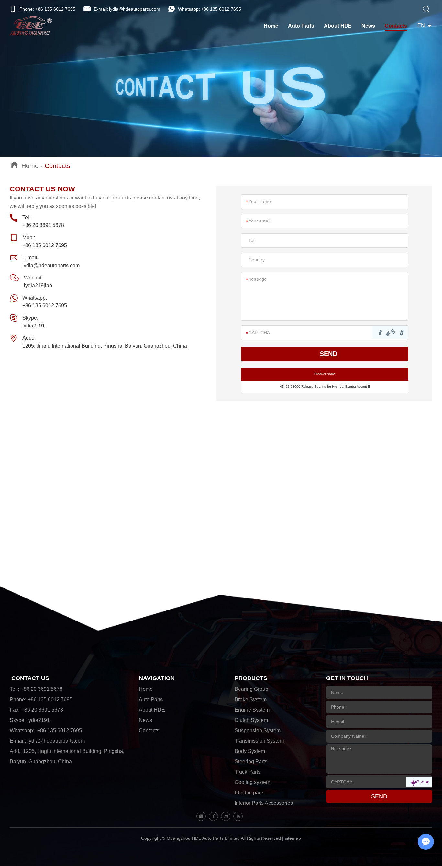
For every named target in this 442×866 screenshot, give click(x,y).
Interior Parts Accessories (264, 803)
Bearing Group (251, 689)
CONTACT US (30, 678)
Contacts (396, 25)
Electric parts (249, 792)
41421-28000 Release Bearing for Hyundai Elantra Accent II (325, 386)
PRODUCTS (251, 678)
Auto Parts (301, 25)
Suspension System (258, 730)
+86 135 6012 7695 (221, 9)
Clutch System (251, 720)
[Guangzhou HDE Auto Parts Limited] (31, 25)
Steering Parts (251, 761)
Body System (250, 751)
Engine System (252, 709)
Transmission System (259, 741)
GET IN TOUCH (347, 678)
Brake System (251, 699)
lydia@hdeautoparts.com (134, 9)
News (368, 25)
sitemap (293, 838)
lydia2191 (33, 325)
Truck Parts (247, 772)
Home (271, 25)
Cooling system (252, 782)
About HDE (338, 25)
